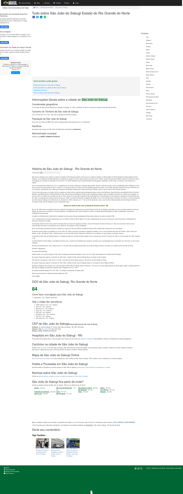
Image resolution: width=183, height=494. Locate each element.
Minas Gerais (150, 75)
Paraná (148, 84)
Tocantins (149, 119)
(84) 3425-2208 (46, 329)
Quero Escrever (10, 470)
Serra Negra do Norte (85, 388)
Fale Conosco (9, 473)
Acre (147, 37)
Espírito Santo (150, 59)
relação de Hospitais (86, 339)
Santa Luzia (38, 394)
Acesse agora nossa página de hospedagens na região (93, 367)
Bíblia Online (15, 72)
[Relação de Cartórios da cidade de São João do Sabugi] (42, 443)
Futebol (58, 3)
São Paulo (149, 116)
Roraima (148, 106)
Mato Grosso (150, 68)
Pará (147, 78)
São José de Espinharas (64, 388)
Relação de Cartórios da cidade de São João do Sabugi (42, 452)
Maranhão (149, 65)
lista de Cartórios (43, 348)
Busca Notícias (26, 3)
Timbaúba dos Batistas (41, 392)
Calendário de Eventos (40, 90)
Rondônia (149, 100)
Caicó (58, 392)
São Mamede (82, 390)
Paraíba (148, 81)
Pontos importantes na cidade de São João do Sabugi (49, 88)
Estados (66, 3)
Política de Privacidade (12, 471)
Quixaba (103, 392)
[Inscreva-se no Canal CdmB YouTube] (138, 468)
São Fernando (60, 394)
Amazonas (149, 43)
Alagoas (148, 40)
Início (37, 7)
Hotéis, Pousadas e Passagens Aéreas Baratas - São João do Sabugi (72, 453)
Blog (38, 3)
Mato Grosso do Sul (152, 72)
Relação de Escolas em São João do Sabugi (46, 85)
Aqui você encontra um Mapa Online (43, 358)
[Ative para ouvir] (41, 172)
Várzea (102, 388)
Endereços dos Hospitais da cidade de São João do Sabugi (57, 453)
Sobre (7, 468)
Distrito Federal (150, 56)
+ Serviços (46, 3)
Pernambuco (150, 87)
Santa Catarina (150, 109)
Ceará (148, 53)
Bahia (148, 50)
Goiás (148, 62)
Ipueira (36, 388)
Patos (80, 392)
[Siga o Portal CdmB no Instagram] (141, 468)
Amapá (148, 46)
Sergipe (148, 113)
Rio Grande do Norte (47, 7)
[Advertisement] (86, 31)
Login (77, 3)
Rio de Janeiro (150, 94)
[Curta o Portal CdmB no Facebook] (135, 468)
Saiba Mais (4, 27)
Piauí (147, 91)
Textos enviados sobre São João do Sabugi (46, 93)
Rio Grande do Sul (151, 103)
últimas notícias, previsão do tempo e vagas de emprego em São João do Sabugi (63, 376)
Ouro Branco (104, 390)
